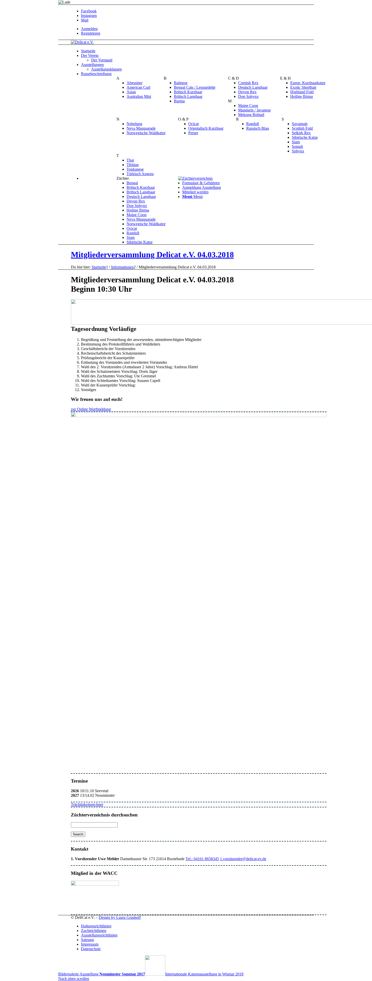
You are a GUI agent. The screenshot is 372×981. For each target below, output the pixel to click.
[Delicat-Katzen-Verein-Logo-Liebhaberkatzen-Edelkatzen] (82, 42)
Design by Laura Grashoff (120, 917)
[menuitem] (203, 29)
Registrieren (90, 33)
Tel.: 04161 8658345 (202, 859)
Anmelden (89, 29)
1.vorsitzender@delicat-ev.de (243, 859)
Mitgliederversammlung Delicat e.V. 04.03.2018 (152, 254)
